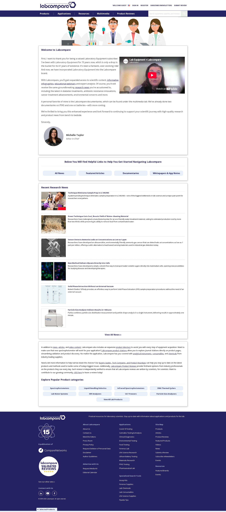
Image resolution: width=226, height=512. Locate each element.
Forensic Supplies (126, 484)
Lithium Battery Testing (128, 456)
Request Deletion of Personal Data (97, 448)
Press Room (87, 441)
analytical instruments (142, 353)
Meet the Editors (89, 437)
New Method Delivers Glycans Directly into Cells (89, 263)
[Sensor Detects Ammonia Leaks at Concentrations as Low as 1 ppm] (53, 256)
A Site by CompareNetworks (58, 450)
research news (82, 87)
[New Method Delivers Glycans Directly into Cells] (53, 280)
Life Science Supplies (127, 496)
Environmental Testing (128, 441)
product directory (123, 347)
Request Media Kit (90, 468)
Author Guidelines (90, 456)
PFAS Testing (124, 464)
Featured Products (163, 441)
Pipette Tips (124, 500)
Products (44, 13)
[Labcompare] (58, 5)
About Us (86, 429)
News (158, 448)
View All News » (113, 334)
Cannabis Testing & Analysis (130, 433)
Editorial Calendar (90, 472)
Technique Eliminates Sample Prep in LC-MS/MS (88, 193)
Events (158, 460)
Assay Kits (123, 480)
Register (144, 5)
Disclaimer (87, 452)
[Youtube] (48, 493)
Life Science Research (128, 452)
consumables (158, 353)
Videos (158, 444)
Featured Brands (162, 470)
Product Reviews (126, 13)
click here (78, 372)
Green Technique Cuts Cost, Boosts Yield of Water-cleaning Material (98, 216)
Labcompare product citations (114, 350)
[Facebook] (55, 493)
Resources (84, 13)
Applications (64, 13)
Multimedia (103, 13)
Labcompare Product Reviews (123, 366)
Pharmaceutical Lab (127, 468)
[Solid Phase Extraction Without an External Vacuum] (53, 303)
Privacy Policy (88, 444)
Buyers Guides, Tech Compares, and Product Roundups (122, 363)
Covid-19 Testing (125, 429)
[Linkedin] (41, 493)
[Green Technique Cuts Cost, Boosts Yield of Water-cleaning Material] (53, 233)
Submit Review (180, 5)
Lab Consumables (126, 492)
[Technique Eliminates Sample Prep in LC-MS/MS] (53, 209)
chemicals (172, 353)
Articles (158, 433)
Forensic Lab (124, 448)
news (55, 347)
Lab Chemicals (125, 488)
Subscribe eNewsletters (161, 5)
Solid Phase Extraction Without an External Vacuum (91, 286)
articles (61, 347)
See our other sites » (46, 482)
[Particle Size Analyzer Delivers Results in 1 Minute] (53, 327)
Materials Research (127, 460)
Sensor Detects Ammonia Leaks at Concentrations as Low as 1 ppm (97, 239)
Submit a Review (162, 452)
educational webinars (65, 83)
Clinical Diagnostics (126, 437)
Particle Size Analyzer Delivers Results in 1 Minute (89, 310)
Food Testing (124, 444)
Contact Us (87, 433)
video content (75, 347)
